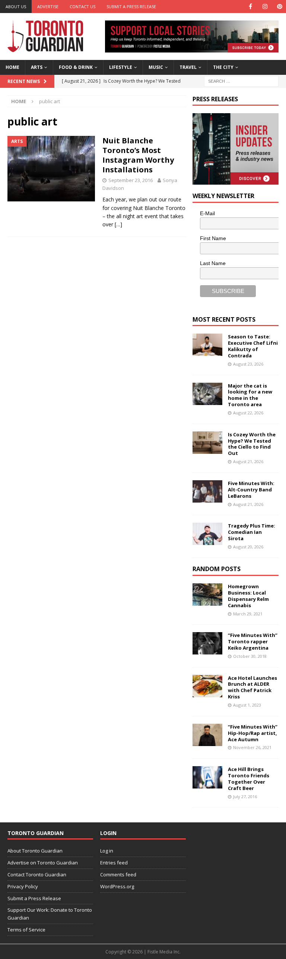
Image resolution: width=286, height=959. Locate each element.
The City (223, 67)
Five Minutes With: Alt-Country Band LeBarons (251, 489)
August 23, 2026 (248, 364)
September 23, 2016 (130, 180)
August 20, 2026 (248, 546)
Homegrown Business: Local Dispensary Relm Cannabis (248, 596)
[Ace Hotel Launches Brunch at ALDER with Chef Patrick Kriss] (207, 686)
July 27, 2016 (245, 796)
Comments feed (118, 874)
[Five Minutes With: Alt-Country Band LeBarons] (207, 491)
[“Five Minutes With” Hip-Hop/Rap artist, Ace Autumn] (207, 735)
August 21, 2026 (248, 461)
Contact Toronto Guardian (36, 874)
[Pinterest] (279, 6)
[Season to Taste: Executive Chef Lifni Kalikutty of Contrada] (207, 345)
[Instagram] (264, 6)
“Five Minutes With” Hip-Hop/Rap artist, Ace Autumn (252, 733)
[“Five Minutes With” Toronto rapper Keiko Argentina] (207, 643)
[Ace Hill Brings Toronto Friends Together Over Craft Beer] (207, 777)
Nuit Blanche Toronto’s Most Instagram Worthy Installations (138, 155)
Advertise (47, 6)
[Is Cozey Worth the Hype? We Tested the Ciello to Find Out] (207, 442)
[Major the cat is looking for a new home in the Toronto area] (207, 394)
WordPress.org (117, 886)
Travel (188, 67)
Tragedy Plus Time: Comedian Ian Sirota (251, 532)
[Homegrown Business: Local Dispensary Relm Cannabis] (207, 594)
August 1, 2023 (247, 705)
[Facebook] (250, 6)
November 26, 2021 (252, 747)
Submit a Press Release (131, 6)
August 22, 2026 (248, 412)
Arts (36, 67)
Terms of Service (26, 929)
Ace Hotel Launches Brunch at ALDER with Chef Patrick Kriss (252, 687)
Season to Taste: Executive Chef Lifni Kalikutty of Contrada (253, 346)
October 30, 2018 (250, 656)
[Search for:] (241, 80)
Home (12, 67)
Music (156, 67)
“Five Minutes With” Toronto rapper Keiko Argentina (252, 641)
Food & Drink (76, 67)
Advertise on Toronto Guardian (42, 862)
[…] (118, 224)
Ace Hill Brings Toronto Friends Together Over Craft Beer (248, 778)
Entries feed (114, 862)
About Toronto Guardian (35, 850)
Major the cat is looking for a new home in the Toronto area (250, 395)
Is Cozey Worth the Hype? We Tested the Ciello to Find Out (252, 444)
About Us (16, 6)
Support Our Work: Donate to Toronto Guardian (49, 914)
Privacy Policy (22, 886)
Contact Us (82, 6)
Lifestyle (120, 67)
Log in (106, 850)
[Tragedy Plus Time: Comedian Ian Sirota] (207, 534)
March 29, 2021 (248, 613)
